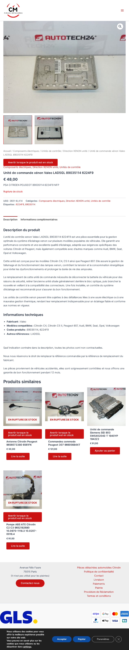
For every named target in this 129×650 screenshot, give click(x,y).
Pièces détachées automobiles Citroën (99, 567)
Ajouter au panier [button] (105, 450)
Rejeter (81, 639)
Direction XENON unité (75, 151)
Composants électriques (26, 151)
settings (27, 646)
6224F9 (20, 204)
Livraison (99, 579)
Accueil (7, 151)
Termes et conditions (99, 595)
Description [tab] (10, 219)
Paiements (99, 583)
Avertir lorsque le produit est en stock (30, 162)
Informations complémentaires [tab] (39, 219)
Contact (98, 575)
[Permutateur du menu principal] (122, 10)
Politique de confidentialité (99, 571)
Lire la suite (18, 456)
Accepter (62, 639)
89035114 (30, 204)
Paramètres (103, 639)
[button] (120, 26)
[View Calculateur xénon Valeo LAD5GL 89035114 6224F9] (17, 129)
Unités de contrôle (51, 151)
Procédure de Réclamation (99, 591)
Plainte (99, 587)
